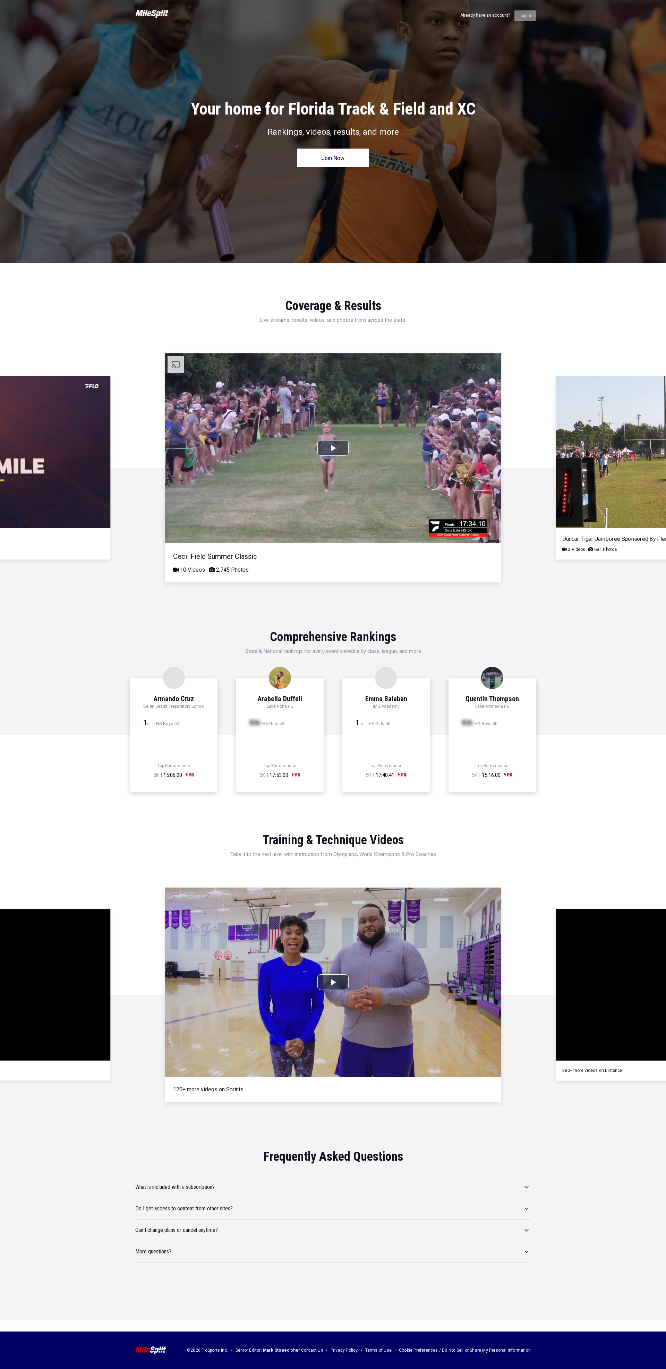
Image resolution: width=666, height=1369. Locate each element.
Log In (525, 15)
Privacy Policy (344, 1350)
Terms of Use (378, 1350)
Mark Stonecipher (281, 1350)
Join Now (333, 158)
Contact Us (312, 1350)
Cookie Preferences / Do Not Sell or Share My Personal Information (465, 1350)
